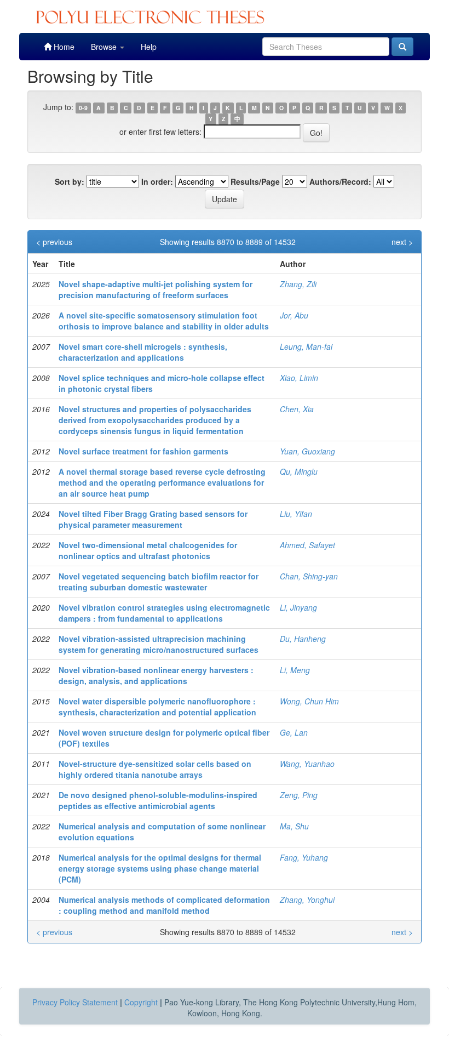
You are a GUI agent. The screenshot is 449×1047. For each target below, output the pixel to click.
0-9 (83, 108)
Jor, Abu (294, 315)
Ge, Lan (294, 732)
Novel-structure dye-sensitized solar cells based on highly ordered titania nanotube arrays (155, 769)
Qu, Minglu (299, 471)
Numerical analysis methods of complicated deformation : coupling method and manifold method (164, 905)
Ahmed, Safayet (307, 544)
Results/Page (255, 181)
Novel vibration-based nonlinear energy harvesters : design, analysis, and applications (156, 675)
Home (62, 46)
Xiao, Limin (299, 377)
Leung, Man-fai (306, 346)
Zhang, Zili (298, 283)
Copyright (141, 1002)
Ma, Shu (294, 826)
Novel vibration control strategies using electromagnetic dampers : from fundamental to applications (164, 613)
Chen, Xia (297, 408)
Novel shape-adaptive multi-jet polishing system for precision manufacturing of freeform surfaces (155, 289)
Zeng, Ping (299, 794)
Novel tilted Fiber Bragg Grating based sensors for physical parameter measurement (153, 519)
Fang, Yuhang (304, 857)
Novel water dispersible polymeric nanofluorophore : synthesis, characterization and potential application (157, 707)
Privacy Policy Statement (75, 1002)
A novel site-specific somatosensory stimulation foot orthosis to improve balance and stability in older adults (164, 321)
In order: (157, 181)
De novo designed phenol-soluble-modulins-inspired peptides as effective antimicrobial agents (158, 800)
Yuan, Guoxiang (307, 451)
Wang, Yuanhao (307, 763)
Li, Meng (295, 669)
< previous (54, 241)
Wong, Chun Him (309, 701)
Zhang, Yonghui (307, 899)
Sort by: (69, 181)
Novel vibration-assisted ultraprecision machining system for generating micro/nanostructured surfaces (158, 644)
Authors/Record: (340, 181)
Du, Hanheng (303, 638)
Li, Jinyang (298, 607)
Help (149, 46)
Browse (105, 46)
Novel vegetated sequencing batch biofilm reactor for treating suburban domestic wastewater (158, 582)
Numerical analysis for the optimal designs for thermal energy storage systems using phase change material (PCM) (160, 868)
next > (402, 241)
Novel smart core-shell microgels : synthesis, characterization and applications (143, 352)
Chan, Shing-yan (309, 576)
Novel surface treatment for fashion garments (143, 451)
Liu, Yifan (296, 513)
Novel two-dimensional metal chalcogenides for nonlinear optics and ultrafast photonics (148, 550)
